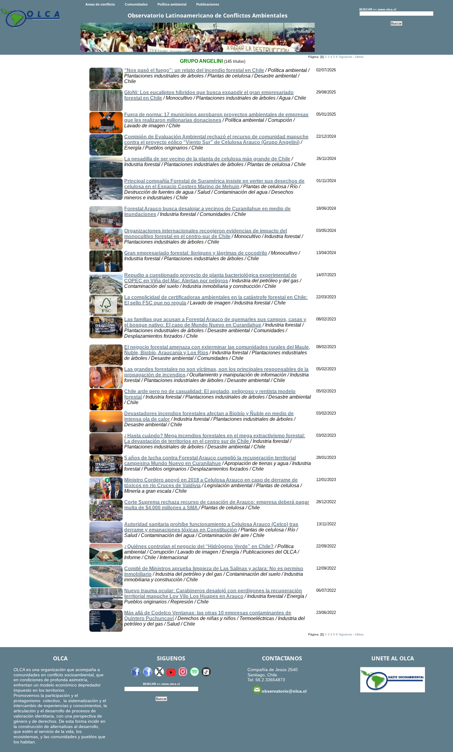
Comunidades (136, 4)
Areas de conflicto (100, 4)
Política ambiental (171, 4)
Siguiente (345, 56)
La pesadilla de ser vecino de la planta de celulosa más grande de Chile (207, 158)
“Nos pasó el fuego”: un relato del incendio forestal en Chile (194, 70)
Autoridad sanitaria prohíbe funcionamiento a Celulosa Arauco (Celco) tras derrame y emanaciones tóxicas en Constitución (211, 527)
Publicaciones (207, 4)
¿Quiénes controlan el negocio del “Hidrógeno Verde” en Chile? (199, 546)
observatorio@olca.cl (284, 691)
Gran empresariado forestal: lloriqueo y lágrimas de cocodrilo (195, 253)
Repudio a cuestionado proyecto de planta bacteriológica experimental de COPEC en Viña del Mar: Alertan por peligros (210, 278)
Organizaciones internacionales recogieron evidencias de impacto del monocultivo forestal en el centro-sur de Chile (205, 233)
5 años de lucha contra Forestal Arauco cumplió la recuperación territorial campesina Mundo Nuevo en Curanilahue (210, 460)
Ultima (359, 56)
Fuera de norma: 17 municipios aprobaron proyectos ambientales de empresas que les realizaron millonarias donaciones (216, 117)
